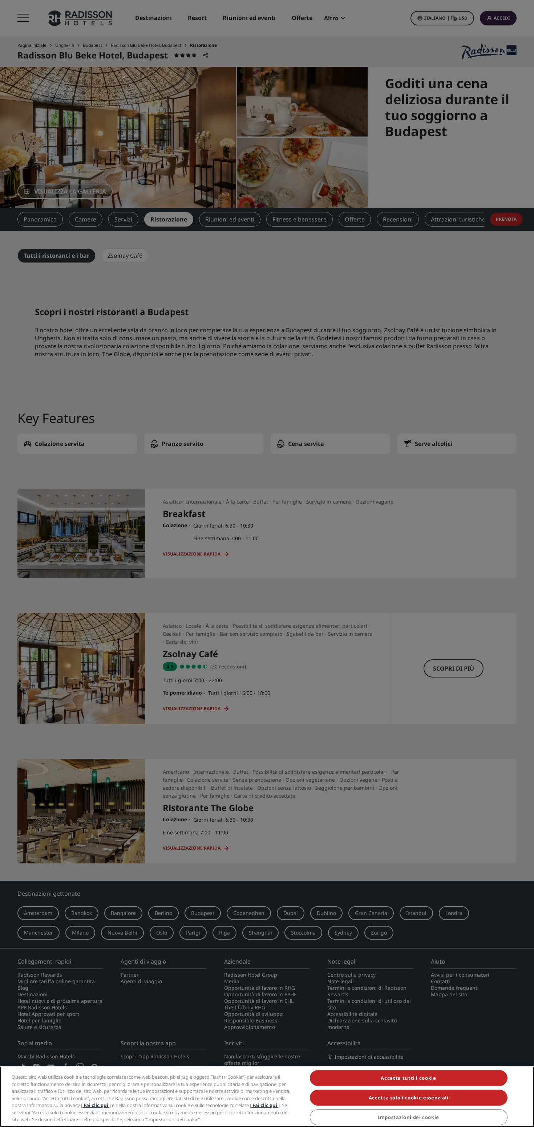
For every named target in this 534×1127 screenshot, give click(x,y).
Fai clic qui (95, 1105)
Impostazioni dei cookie (408, 1117)
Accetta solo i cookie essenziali (409, 1097)
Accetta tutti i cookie (408, 1078)
